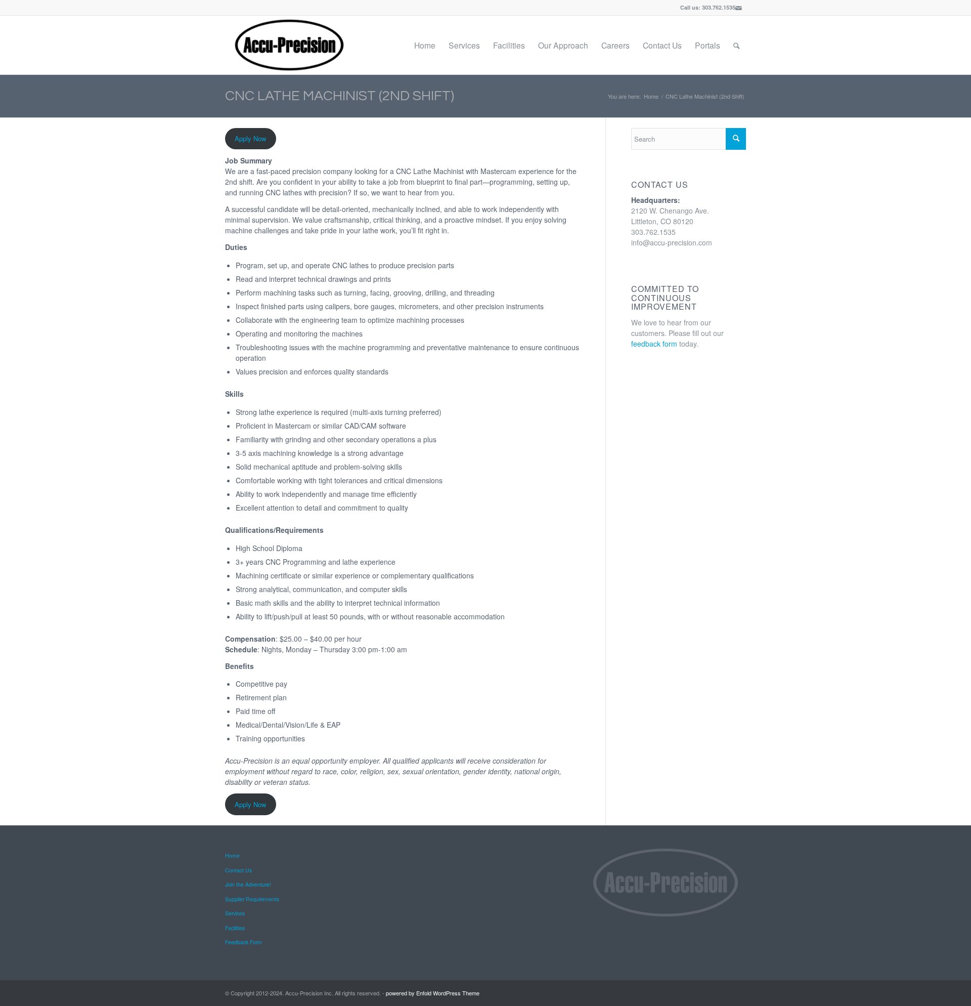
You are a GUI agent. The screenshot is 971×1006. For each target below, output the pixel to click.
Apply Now (250, 138)
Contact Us (238, 870)
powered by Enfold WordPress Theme (432, 993)
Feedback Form (243, 942)
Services (235, 913)
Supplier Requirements (252, 899)
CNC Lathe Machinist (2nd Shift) (339, 96)
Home (651, 96)
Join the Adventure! (248, 884)
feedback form (654, 344)
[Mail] (738, 7)
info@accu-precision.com (671, 242)
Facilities (235, 928)
